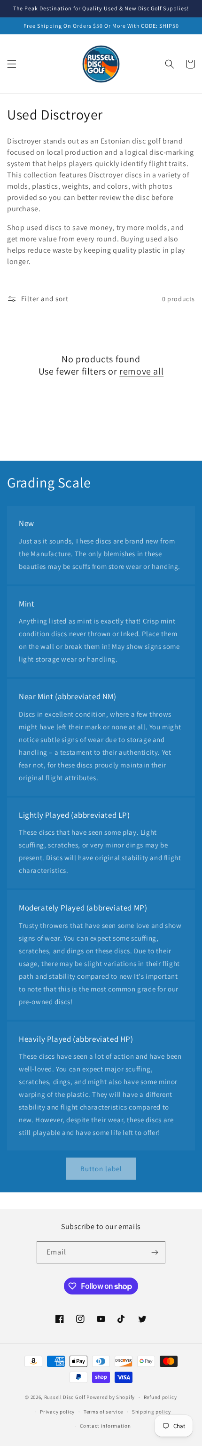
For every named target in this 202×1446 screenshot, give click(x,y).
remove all (141, 371)
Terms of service (103, 1411)
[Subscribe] (154, 1252)
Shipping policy (151, 1411)
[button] (11, 64)
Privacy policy (57, 1411)
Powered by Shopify (110, 1397)
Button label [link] (101, 1168)
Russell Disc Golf (64, 1397)
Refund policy (160, 1397)
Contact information (105, 1425)
